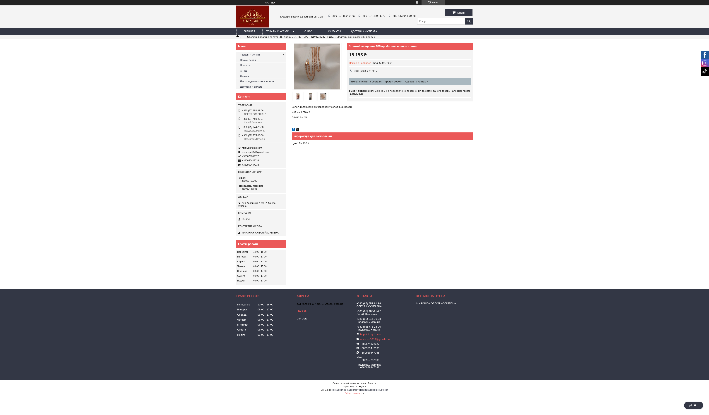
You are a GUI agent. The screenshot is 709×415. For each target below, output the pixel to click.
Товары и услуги (277, 31)
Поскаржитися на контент (345, 390)
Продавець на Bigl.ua (354, 386)
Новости (245, 65)
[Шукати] (469, 21)
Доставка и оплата (364, 31)
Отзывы (244, 76)
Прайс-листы (248, 59)
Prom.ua (372, 383)
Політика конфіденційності (374, 390)
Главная (249, 31)
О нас (308, 31)
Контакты (334, 31)
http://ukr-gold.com (252, 147)
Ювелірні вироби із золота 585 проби (268, 36)
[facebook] (293, 129)
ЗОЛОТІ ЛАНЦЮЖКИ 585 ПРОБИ (314, 36)
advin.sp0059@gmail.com (255, 152)
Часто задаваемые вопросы (257, 81)
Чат (696, 405)
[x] (297, 129)
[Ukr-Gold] (252, 26)
